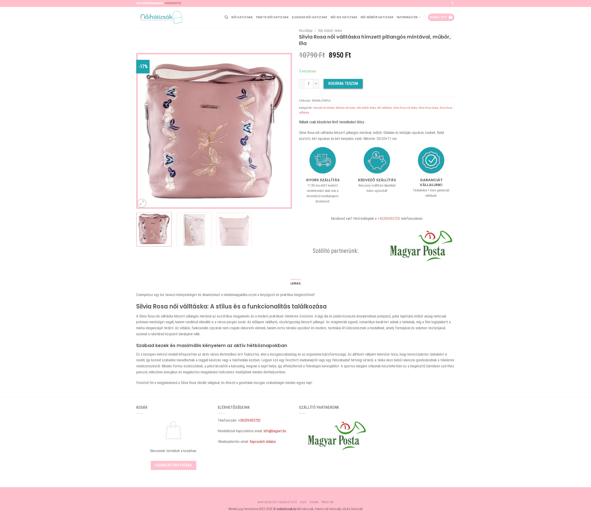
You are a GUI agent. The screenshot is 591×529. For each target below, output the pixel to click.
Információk (407, 17)
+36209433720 (172, 3)
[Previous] (145, 130)
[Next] (283, 130)
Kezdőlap (306, 30)
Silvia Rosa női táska (405, 107)
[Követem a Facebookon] (452, 3)
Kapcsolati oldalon (263, 441)
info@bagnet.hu (275, 431)
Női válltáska (384, 107)
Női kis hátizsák (344, 17)
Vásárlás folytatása (173, 465)
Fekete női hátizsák (272, 17)
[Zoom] (141, 203)
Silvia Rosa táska (428, 107)
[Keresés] (226, 17)
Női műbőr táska (330, 30)
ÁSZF (303, 502)
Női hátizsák (242, 17)
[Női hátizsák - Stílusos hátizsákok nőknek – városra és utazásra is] (159, 17)
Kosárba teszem (343, 83)
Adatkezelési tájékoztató (277, 502)
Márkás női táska (346, 107)
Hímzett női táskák (323, 107)
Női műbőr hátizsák (377, 17)
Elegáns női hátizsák (309, 17)
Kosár (314, 502)
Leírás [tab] (295, 283)
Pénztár (328, 502)
